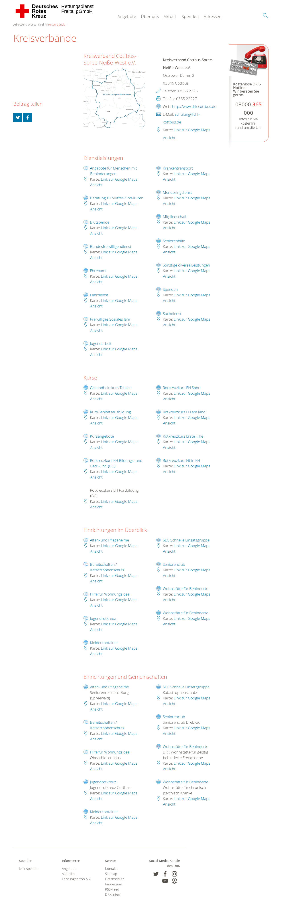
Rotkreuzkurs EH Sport (182, 387)
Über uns (150, 16)
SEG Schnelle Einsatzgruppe (186, 540)
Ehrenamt (98, 270)
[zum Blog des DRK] (174, 881)
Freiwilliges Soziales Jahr (110, 319)
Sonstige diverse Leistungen (186, 265)
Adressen (213, 16)
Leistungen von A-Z (76, 879)
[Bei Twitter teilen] (17, 117)
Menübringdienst (177, 192)
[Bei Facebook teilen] (27, 117)
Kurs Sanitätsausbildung (110, 411)
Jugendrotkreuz (103, 618)
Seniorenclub (174, 564)
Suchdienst (172, 313)
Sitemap (111, 874)
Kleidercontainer (104, 642)
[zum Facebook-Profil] (156, 874)
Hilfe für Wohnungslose (109, 594)
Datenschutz (114, 879)
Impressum (113, 884)
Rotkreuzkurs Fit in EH (181, 460)
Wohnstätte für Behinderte (185, 588)
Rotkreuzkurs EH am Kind (184, 411)
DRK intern (113, 894)
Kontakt (111, 868)
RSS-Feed (112, 889)
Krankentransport (178, 168)
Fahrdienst (99, 294)
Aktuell (170, 16)
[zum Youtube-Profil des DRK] (165, 881)
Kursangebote (102, 436)
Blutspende (99, 222)
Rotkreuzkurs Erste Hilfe (183, 436)
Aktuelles (68, 874)
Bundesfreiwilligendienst (110, 246)
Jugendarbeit (101, 343)
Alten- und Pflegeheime (109, 540)
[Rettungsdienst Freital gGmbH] (36, 11)
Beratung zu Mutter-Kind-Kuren (116, 197)
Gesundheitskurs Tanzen (111, 387)
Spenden (190, 16)
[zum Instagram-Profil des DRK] (174, 874)
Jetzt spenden (29, 868)
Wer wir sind (36, 24)
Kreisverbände (55, 24)
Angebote (127, 16)
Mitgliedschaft (175, 216)
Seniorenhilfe (174, 240)
